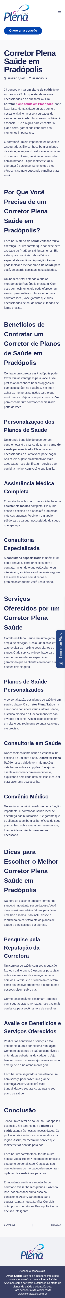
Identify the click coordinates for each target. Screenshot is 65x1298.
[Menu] (59, 12)
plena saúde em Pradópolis (35, 104)
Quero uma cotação (23, 30)
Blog (42, 1270)
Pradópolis (39, 78)
